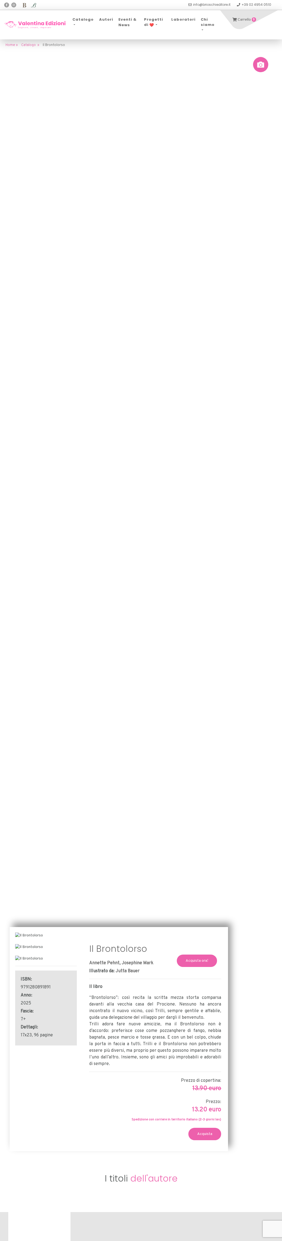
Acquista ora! (197, 960)
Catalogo (83, 19)
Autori (106, 19)
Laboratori (183, 19)
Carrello (246, 19)
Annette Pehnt (104, 963)
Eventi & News (127, 22)
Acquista (204, 1134)
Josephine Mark (137, 963)
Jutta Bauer (128, 971)
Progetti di (153, 22)
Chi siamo (208, 22)
